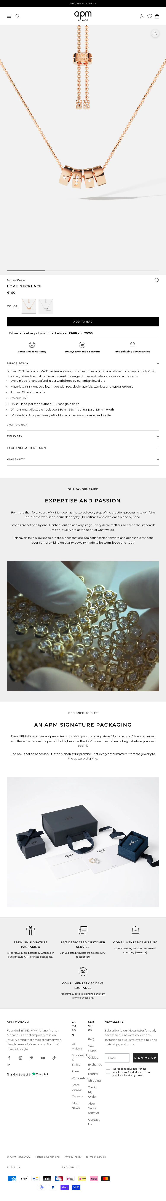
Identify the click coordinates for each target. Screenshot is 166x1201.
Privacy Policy (72, 1156)
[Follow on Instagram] (20, 1058)
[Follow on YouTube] (43, 1058)
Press (75, 1071)
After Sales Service (93, 1108)
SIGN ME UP (145, 1057)
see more (141, 952)
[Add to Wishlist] (157, 280)
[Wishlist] (149, 16)
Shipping (94, 1080)
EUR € (11, 1167)
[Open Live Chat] (83, 930)
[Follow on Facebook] (9, 1058)
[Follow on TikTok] (54, 1058)
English (68, 1167)
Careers (77, 1096)
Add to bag (83, 321)
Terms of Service (96, 1156)
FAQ (91, 1039)
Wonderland (80, 1078)
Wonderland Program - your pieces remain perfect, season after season (83, 3)
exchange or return (94, 993)
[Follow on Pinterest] (31, 1058)
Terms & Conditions (47, 1156)
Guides (93, 1057)
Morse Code (16, 280)
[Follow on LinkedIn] (9, 1065)
